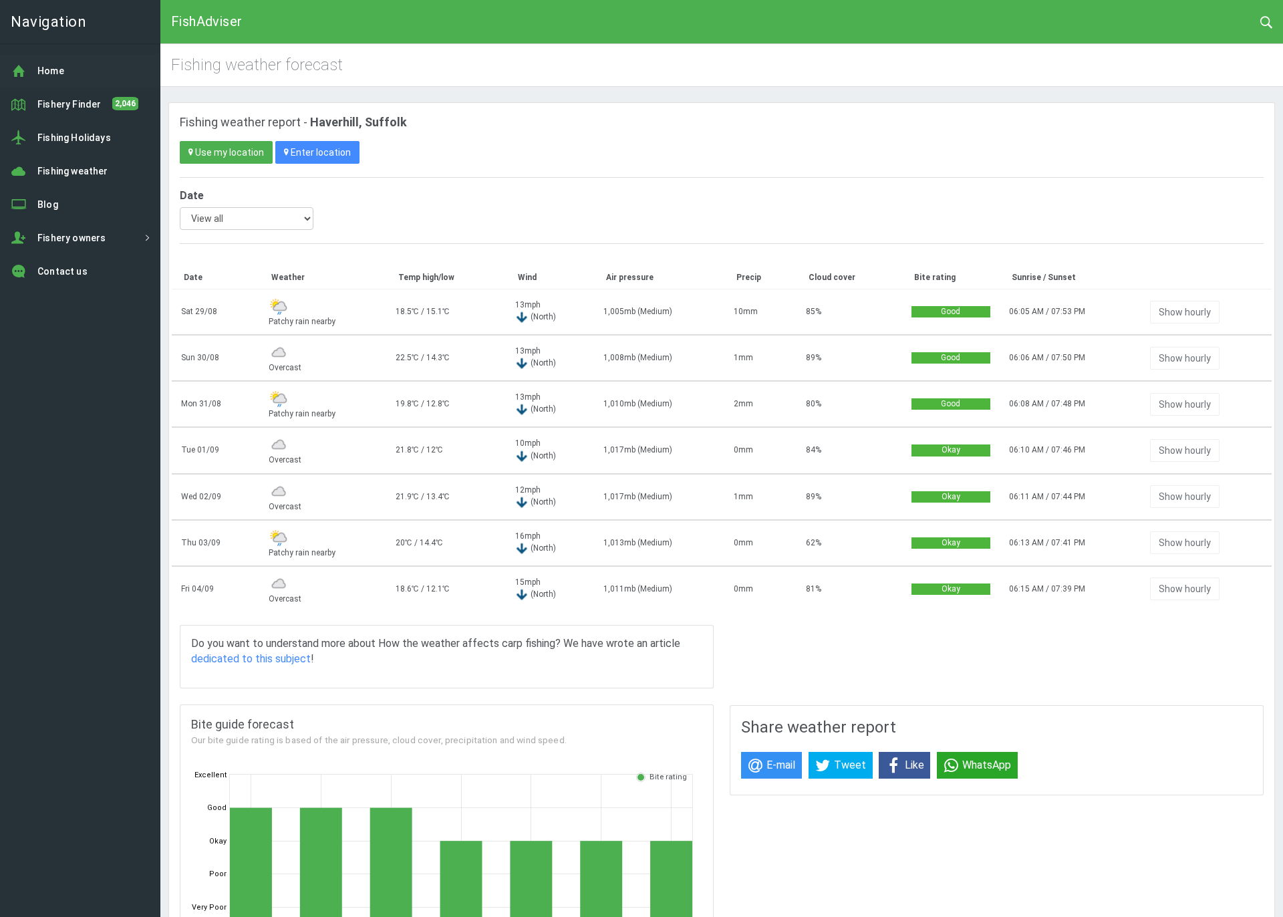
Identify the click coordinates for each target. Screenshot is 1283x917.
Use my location (228, 152)
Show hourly (1185, 312)
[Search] (1266, 21)
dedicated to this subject (251, 658)
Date (192, 195)
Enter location (320, 152)
